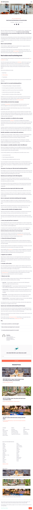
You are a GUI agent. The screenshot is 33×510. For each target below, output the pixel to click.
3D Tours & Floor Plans (14, 432)
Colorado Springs (19, 445)
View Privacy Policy (4, 508)
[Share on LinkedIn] (18, 24)
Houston (17, 450)
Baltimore (4, 444)
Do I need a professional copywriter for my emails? (10, 330)
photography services (13, 317)
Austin (17, 443)
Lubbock (4, 452)
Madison (17, 452)
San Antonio (4, 459)
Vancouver (4, 462)
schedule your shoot (18, 318)
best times (10, 249)
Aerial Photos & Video (14, 431)
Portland (4, 457)
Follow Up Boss (5, 74)
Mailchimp (19, 62)
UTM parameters (20, 234)
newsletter (12, 120)
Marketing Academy (26, 429)
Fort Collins (4, 449)
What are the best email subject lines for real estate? (11, 326)
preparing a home (5, 272)
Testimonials (5, 431)
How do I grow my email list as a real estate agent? (10, 323)
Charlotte (17, 444)
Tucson (17, 460)
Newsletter (25, 431)
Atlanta (4, 443)
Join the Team (5, 432)
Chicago (4, 445)
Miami (17, 453)
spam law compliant (20, 99)
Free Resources (25, 432)
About (3, 429)
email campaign (16, 51)
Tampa (4, 460)
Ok (30, 508)
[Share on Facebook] (16, 24)
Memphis (4, 453)
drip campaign (7, 104)
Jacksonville (4, 451)
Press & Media (5, 434)
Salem (3, 458)
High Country (5, 450)
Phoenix (17, 456)
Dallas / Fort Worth (19, 446)
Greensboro (18, 449)
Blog (24, 430)
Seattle (17, 459)
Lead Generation (25, 434)
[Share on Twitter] (14, 24)
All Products (13, 429)
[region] (16, 505)
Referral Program (5, 435)
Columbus (4, 446)
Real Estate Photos (14, 430)
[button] (16, 323)
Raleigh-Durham (18, 457)
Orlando (4, 456)
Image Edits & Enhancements (15, 434)
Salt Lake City (18, 458)
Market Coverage (5, 430)
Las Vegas (18, 451)
